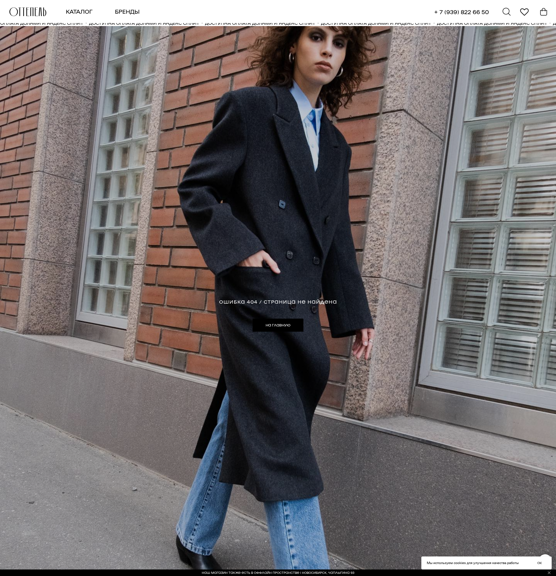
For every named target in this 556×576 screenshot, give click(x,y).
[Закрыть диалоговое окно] (549, 7)
